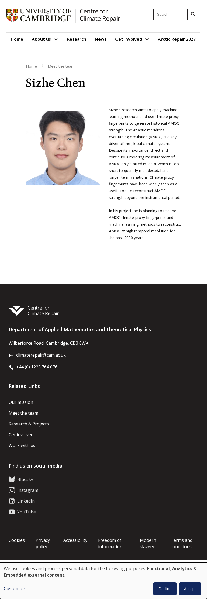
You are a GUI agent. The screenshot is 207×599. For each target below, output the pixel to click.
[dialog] (103, 580)
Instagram (27, 490)
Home (17, 39)
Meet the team (61, 66)
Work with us (22, 445)
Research (76, 39)
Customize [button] (14, 588)
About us (41, 39)
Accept (190, 588)
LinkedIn (26, 501)
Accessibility (75, 540)
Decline (164, 588)
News (100, 39)
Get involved (128, 39)
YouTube (26, 512)
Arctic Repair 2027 (177, 39)
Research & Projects (29, 424)
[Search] (193, 14)
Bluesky (25, 479)
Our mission (21, 402)
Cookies (17, 540)
